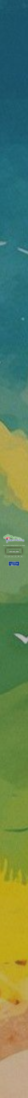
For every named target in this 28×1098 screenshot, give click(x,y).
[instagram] (15, 556)
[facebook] (6, 556)
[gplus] (12, 556)
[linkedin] (22, 556)
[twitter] (9, 556)
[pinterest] (18, 556)
